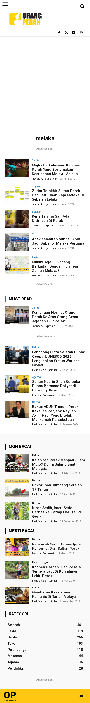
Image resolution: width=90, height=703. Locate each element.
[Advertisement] (45, 83)
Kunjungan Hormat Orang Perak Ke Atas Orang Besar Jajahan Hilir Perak (55, 316)
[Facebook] (59, 33)
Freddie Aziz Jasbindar (44, 178)
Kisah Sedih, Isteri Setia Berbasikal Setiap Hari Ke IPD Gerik (57, 512)
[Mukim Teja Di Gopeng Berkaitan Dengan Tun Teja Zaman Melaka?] (17, 265)
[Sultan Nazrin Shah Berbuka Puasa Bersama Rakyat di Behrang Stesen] (17, 384)
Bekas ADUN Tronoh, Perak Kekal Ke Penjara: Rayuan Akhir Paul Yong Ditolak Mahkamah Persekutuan (55, 413)
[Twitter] (66, 33)
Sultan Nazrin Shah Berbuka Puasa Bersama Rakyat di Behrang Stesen (56, 385)
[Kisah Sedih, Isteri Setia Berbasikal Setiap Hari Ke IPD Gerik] (17, 511)
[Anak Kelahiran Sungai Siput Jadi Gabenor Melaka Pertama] (17, 242)
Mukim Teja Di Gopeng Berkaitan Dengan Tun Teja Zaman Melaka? (55, 266)
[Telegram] (73, 33)
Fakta (35, 257)
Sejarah (37, 186)
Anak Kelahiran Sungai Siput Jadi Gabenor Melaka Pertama (58, 241)
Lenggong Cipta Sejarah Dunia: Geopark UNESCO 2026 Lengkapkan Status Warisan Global (58, 358)
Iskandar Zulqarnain (43, 225)
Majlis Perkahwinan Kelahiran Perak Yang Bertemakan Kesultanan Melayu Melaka (57, 169)
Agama (36, 376)
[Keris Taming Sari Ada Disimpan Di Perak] (17, 219)
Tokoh (36, 234)
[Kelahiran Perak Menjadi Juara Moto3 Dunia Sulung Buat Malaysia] (17, 463)
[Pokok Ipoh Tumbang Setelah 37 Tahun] (17, 488)
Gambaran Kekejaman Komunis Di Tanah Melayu (54, 594)
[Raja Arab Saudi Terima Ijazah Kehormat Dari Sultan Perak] (17, 547)
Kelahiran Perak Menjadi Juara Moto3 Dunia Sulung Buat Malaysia (58, 464)
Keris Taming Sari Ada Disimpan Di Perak (50, 218)
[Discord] (81, 33)
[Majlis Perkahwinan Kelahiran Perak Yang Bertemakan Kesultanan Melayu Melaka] (17, 168)
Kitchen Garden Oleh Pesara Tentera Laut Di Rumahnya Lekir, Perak (56, 571)
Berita (36, 160)
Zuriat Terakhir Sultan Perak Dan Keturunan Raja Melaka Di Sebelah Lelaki (58, 195)
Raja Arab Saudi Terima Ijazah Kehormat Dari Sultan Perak (58, 546)
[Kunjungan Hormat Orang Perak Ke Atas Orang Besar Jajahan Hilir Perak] (17, 315)
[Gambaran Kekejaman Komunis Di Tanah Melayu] (17, 595)
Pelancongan (40, 562)
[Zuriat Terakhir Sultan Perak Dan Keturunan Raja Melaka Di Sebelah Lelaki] (17, 194)
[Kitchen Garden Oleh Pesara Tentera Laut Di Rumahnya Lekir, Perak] (17, 570)
